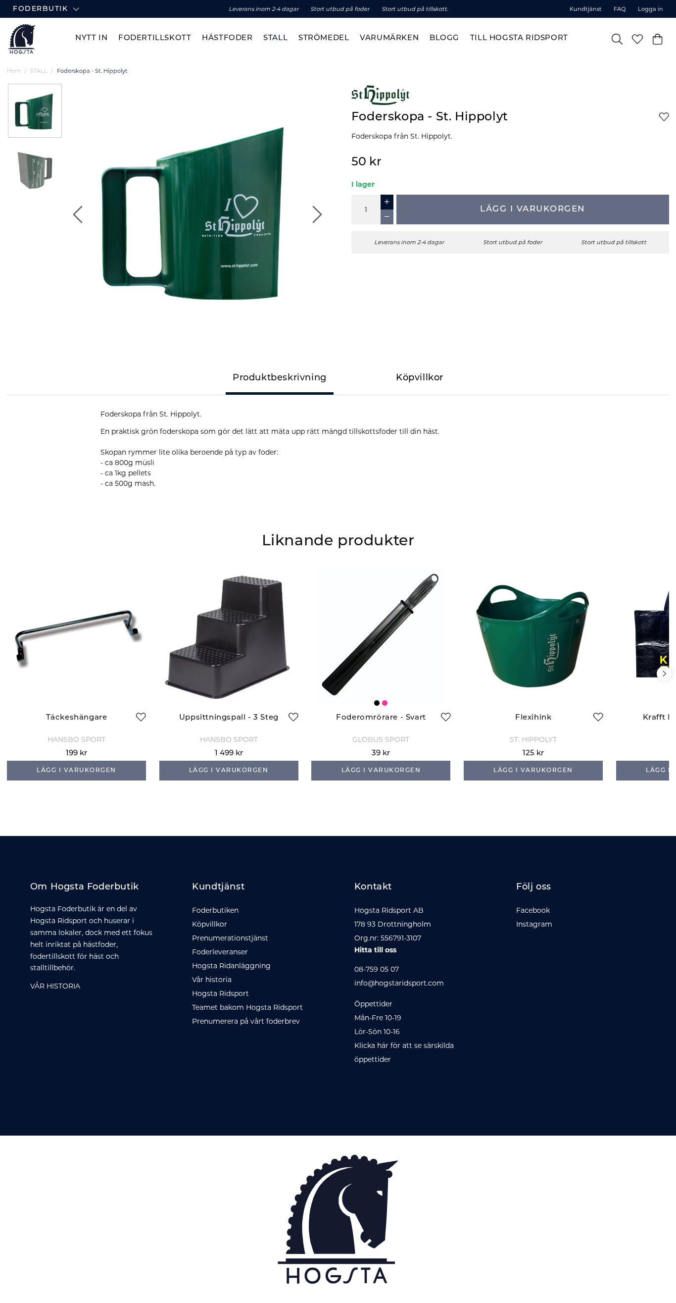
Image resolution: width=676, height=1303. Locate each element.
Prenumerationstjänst (230, 938)
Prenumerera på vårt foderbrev (246, 1021)
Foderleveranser (220, 951)
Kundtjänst (586, 8)
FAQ (620, 8)
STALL (39, 70)
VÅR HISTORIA (55, 986)
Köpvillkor (209, 924)
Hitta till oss (375, 949)
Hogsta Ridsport (220, 993)
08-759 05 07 (376, 969)
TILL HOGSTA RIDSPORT (519, 38)
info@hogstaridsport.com (399, 983)
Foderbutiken (215, 910)
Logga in (650, 8)
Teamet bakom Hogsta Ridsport (247, 1007)
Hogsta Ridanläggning (231, 965)
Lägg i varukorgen (532, 209)
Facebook (533, 910)
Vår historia (212, 979)
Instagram (534, 924)
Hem (14, 70)
